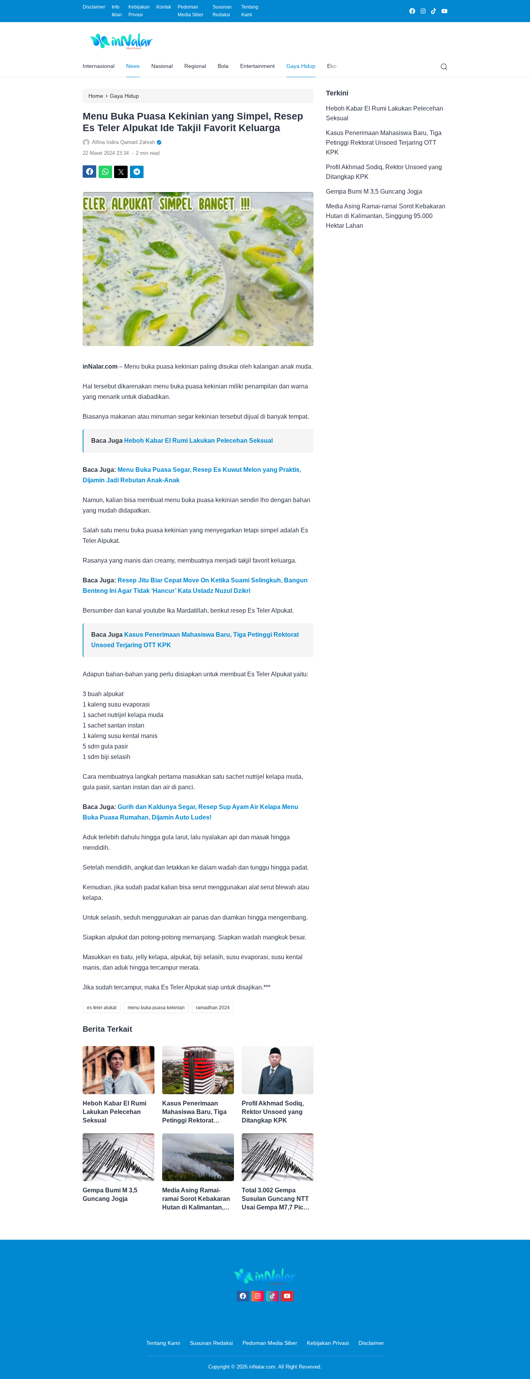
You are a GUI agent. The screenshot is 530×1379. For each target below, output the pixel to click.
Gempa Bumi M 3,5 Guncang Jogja (110, 1194)
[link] (412, 11)
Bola (223, 66)
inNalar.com (262, 1367)
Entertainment (257, 66)
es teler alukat (101, 1007)
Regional (195, 66)
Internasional (98, 66)
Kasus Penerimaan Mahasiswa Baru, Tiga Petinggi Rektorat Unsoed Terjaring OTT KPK (194, 1112)
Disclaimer (94, 7)
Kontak (163, 7)
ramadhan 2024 (213, 1007)
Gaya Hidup (300, 66)
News (133, 66)
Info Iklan (117, 10)
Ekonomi (337, 66)
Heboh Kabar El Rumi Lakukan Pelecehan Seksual (198, 440)
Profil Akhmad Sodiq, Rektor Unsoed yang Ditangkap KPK (273, 1112)
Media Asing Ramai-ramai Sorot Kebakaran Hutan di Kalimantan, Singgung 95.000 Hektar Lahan (197, 1199)
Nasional (162, 66)
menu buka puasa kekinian (156, 1007)
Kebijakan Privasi (139, 10)
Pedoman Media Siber (190, 10)
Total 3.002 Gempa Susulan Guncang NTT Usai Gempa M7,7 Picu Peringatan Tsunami (275, 1199)
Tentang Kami (249, 10)
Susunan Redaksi (222, 10)
